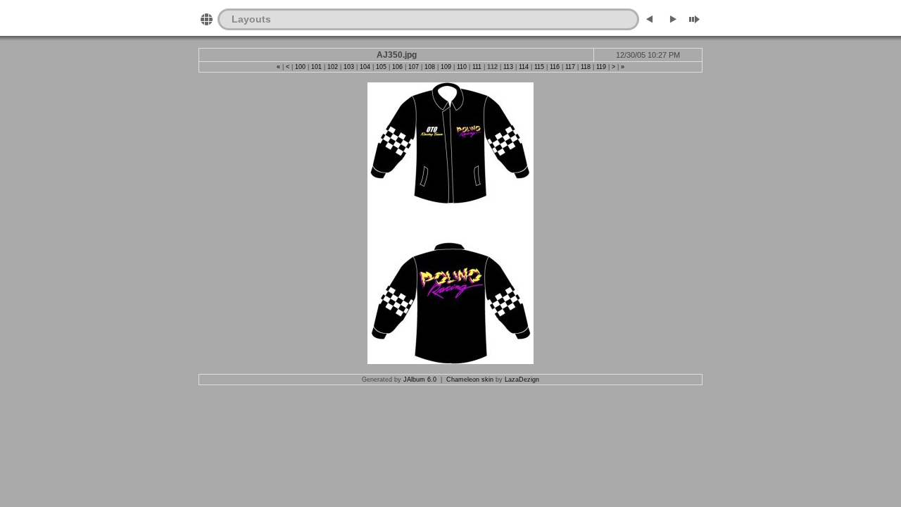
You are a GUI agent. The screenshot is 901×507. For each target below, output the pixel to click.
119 (601, 66)
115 (539, 66)
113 (508, 66)
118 (586, 66)
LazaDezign (522, 379)
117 (570, 66)
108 (429, 66)
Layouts (251, 19)
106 (397, 66)
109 (446, 66)
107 (413, 66)
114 (524, 66)
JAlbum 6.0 (419, 379)
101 (316, 66)
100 (300, 66)
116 (555, 66)
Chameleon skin (469, 379)
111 (476, 66)
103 (349, 66)
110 (462, 66)
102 (332, 66)
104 (365, 66)
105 (381, 66)
